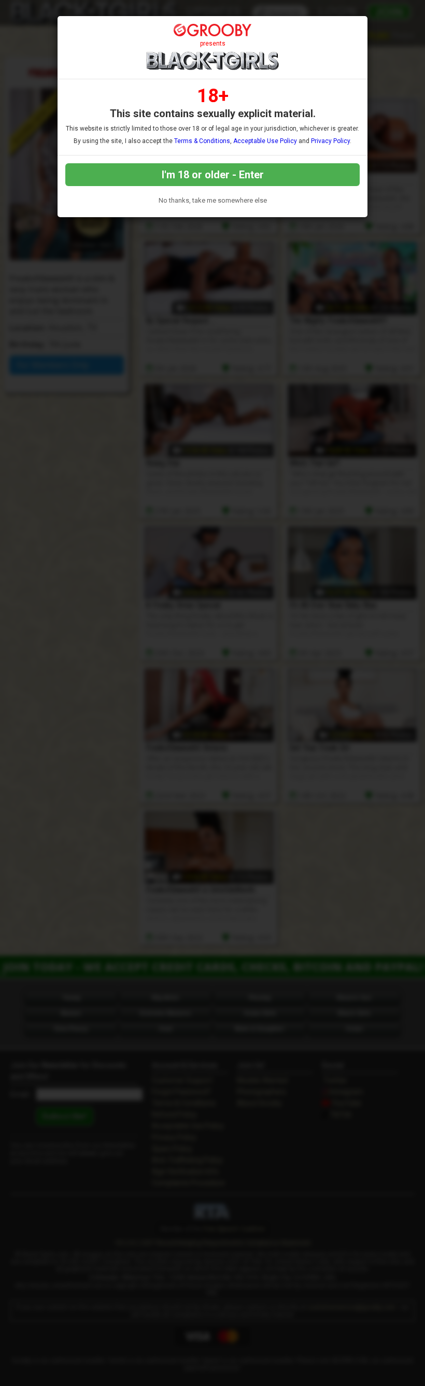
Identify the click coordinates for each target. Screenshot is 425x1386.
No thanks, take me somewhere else (213, 200)
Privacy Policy (330, 141)
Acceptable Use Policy (265, 141)
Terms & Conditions (202, 141)
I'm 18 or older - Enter (213, 174)
